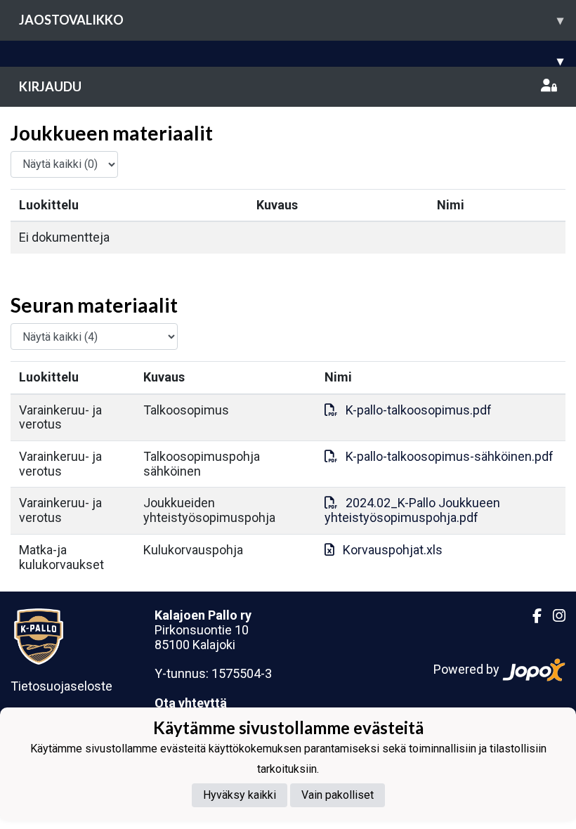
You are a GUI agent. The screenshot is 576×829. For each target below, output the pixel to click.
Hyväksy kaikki (239, 795)
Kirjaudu (50, 86)
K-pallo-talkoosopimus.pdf (419, 410)
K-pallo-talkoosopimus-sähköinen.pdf (450, 456)
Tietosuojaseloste (61, 686)
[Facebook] (531, 616)
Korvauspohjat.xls (393, 549)
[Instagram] (553, 616)
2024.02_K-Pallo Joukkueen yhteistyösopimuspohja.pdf (412, 510)
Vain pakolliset (337, 795)
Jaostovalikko (291, 19)
